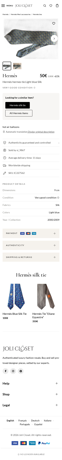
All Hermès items (19, 113)
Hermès (10, 76)
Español (38, 424)
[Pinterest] (21, 371)
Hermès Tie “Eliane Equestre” (43, 315)
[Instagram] (13, 371)
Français (22, 420)
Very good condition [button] (18, 87)
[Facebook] (5, 371)
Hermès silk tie (17, 105)
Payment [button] (12, 233)
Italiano (47, 420)
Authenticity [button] (15, 245)
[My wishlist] (51, 5)
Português (25, 424)
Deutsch (35, 420)
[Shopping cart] (57, 5)
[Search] (45, 5)
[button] (54, 38)
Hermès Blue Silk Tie (15, 313)
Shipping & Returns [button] (19, 257)
